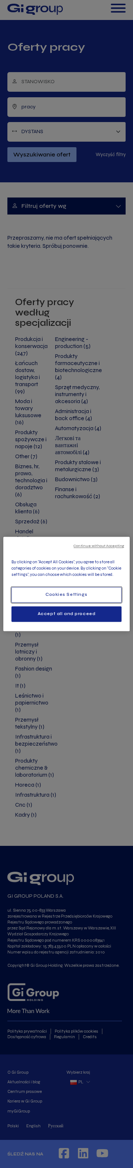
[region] (66, 584)
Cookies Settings (66, 594)
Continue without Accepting (99, 545)
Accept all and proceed (67, 614)
